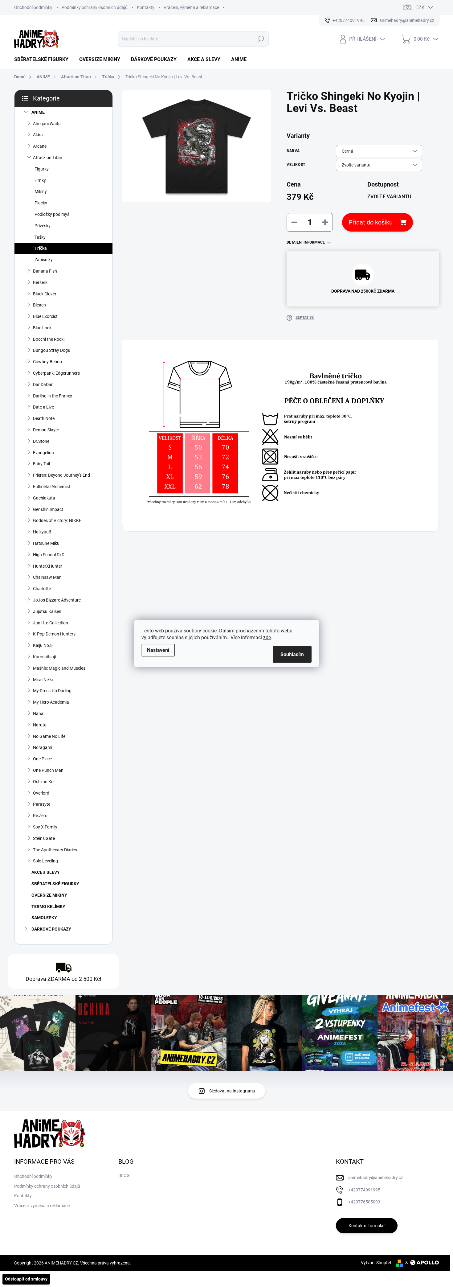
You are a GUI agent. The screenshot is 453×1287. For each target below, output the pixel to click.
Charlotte (42, 588)
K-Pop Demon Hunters (54, 633)
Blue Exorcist (45, 316)
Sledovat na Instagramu (232, 1090)
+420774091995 (364, 1189)
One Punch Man (48, 770)
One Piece (42, 758)
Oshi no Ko (43, 781)
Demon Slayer (46, 429)
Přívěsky (43, 225)
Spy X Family (45, 826)
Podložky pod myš (52, 214)
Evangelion (43, 452)
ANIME (38, 112)
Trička (41, 248)
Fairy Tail (41, 463)
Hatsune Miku (46, 543)
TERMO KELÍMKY (48, 906)
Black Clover (44, 293)
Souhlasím (292, 654)
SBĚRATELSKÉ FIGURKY (55, 883)
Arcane (40, 146)
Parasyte (41, 804)
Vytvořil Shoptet (376, 1262)
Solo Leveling (45, 860)
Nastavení (158, 650)
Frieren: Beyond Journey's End (61, 475)
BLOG (124, 1175)
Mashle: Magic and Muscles (59, 668)
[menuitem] (43, 59)
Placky (41, 202)
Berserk (40, 282)
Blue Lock (42, 327)
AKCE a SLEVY (45, 872)
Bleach (39, 304)
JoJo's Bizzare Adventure (57, 600)
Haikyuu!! (42, 531)
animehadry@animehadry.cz (375, 1177)
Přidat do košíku (371, 222)
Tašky (40, 237)
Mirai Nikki (43, 679)
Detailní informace (306, 242)
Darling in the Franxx (52, 395)
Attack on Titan (47, 157)
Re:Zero (40, 815)
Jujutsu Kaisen (47, 611)
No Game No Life (49, 736)
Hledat (260, 38)
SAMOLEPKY (44, 917)
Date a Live (43, 407)
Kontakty (145, 7)
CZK (420, 7)
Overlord (41, 793)
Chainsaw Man (47, 577)
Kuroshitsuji (44, 656)
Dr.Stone (41, 441)
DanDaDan (43, 384)
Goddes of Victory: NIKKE (57, 520)
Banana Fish (45, 271)
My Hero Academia (51, 702)
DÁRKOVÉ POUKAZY (51, 929)
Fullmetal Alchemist (51, 486)
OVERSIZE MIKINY (49, 895)
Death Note (44, 418)
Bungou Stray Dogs (51, 350)
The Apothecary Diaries (55, 849)
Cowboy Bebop (47, 361)
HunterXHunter (47, 566)
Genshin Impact (48, 509)
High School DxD (48, 554)
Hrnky (40, 180)
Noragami (42, 747)
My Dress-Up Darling (52, 690)
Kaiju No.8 (43, 645)
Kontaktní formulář (367, 1225)
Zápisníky (44, 259)
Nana (38, 713)
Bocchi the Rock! (49, 339)
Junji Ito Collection (50, 622)
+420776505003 (364, 1201)
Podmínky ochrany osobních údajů (95, 7)
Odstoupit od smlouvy (26, 1279)
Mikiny (41, 191)
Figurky (42, 169)
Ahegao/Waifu (47, 123)
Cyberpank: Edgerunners (56, 373)
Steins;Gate (44, 838)
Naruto (40, 724)
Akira (38, 134)
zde (267, 637)
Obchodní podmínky (33, 7)
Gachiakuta (44, 497)
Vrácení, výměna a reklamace (191, 7)
